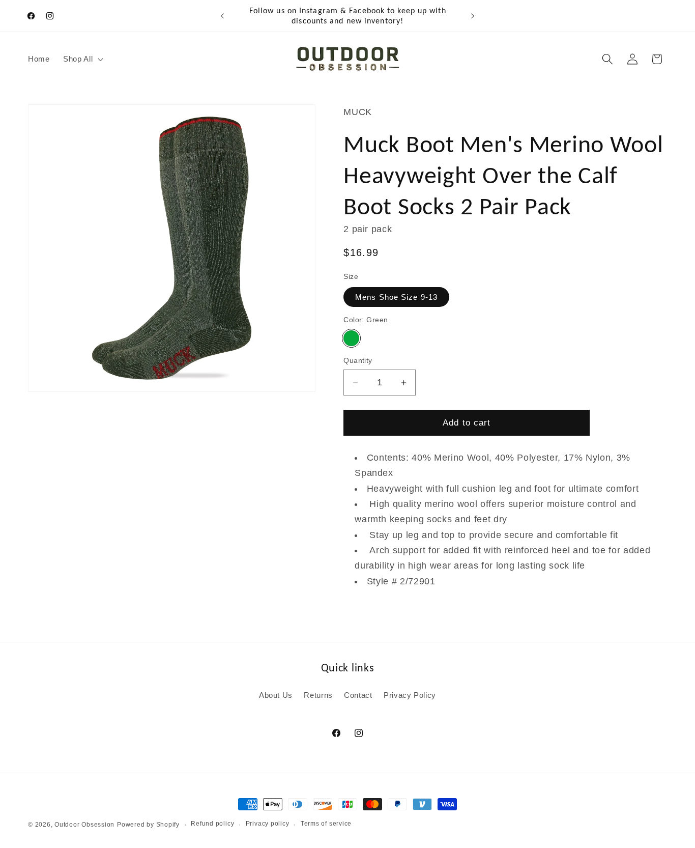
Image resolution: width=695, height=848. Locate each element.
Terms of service (326, 823)
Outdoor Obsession (84, 824)
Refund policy (212, 823)
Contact (358, 695)
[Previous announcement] (222, 15)
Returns (318, 695)
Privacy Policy (410, 695)
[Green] (351, 338)
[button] (82, 59)
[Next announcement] (472, 15)
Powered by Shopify (148, 824)
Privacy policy (267, 823)
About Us (276, 695)
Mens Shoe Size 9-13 (396, 297)
